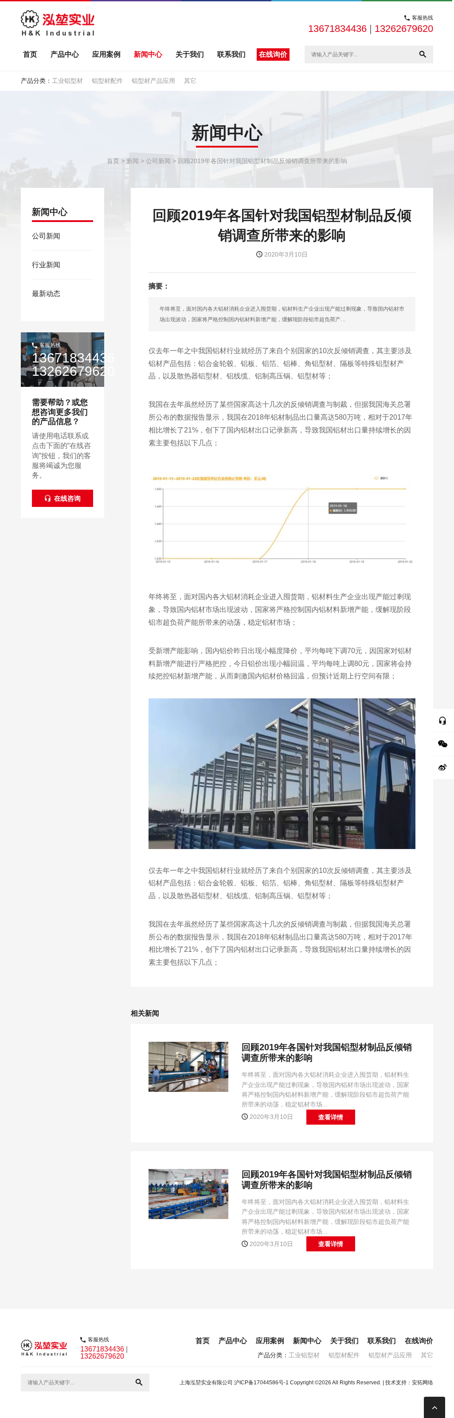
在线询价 (273, 54)
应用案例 (106, 54)
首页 (30, 54)
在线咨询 (67, 498)
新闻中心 (148, 54)
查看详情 (330, 1117)
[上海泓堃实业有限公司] (57, 23)
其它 (190, 80)
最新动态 (46, 293)
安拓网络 (422, 1382)
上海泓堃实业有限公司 (206, 1382)
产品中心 (65, 54)
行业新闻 (46, 265)
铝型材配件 (107, 80)
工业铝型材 (67, 80)
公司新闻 (46, 236)
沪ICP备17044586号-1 (261, 1382)
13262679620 (404, 28)
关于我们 (190, 54)
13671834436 (337, 28)
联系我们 (231, 54)
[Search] (423, 54)
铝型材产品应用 (153, 80)
